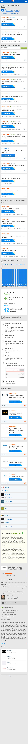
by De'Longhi (5, 405)
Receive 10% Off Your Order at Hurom (12, 165)
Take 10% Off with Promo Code (10, 178)
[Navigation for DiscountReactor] (2, 1)
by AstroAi (4, 421)
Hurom (3, 643)
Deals (17, 10)
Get (24, 47)
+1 (26, 27)
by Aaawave (4, 438)
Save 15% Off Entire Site (16, 476)
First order (4, 13)
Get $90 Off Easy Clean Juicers (10, 54)
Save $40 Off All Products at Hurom (12, 96)
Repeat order (13, 13)
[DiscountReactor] (14, 1)
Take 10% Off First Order (16, 462)
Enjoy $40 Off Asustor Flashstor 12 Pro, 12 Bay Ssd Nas (16, 430)
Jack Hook (13, 163)
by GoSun (4, 454)
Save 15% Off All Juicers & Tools (11, 123)
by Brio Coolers (5, 483)
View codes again (10, 603)
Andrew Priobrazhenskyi (12, 597)
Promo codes (9, 10)
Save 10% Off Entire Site (8, 250)
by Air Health (5, 468)
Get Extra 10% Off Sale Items (10, 208)
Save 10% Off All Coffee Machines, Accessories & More (16, 397)
